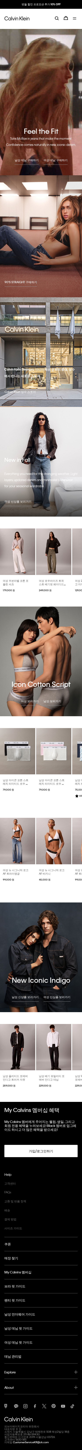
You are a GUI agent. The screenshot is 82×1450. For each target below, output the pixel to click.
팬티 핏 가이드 (14, 1300)
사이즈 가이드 (13, 1228)
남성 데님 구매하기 (27, 160)
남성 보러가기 (52, 701)
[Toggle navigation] (75, 21)
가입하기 (41, 8)
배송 (7, 1210)
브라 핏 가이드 (14, 1286)
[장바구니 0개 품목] (66, 21)
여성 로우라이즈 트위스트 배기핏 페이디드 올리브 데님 (51, 584)
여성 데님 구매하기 (56, 160)
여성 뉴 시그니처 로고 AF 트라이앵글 (15, 871)
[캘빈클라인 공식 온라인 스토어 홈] (17, 21)
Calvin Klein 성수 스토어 (20, 392)
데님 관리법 (12, 1356)
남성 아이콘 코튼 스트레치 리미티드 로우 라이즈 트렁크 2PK (15, 783)
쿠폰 (7, 1244)
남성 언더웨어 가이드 (19, 1314)
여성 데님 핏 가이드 (18, 1342)
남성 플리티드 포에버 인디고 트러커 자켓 (15, 1077)
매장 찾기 (11, 1258)
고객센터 (10, 1183)
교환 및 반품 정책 (15, 1201)
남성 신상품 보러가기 (25, 997)
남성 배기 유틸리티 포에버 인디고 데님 (52, 1077)
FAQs (7, 1192)
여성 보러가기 (30, 701)
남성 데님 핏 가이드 (18, 1328)
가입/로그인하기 (41, 1151)
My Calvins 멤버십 (17, 1272)
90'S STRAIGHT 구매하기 (21, 282)
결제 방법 (10, 1219)
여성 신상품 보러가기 (18, 501)
